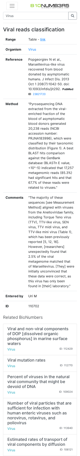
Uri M (32, 296)
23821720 (39, 94)
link (43, 39)
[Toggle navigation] (12, 6)
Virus (32, 49)
